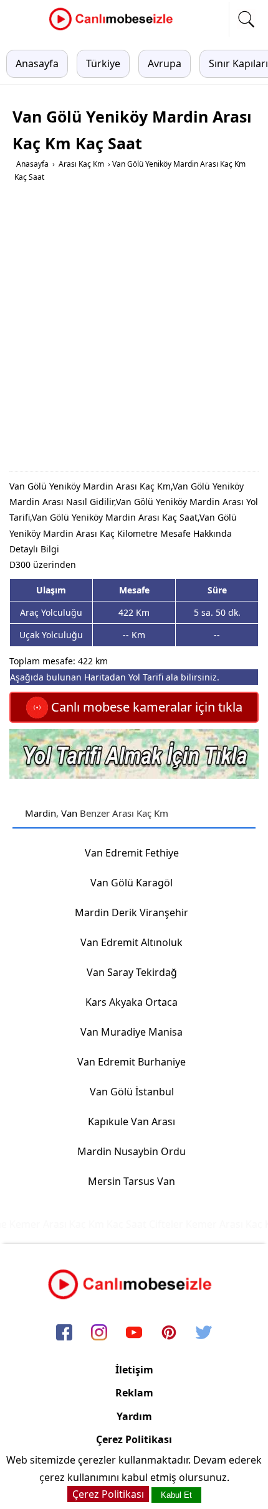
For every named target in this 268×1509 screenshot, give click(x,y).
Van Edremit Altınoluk (131, 942)
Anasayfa (37, 63)
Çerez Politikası (134, 1439)
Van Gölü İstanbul (132, 1091)
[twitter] (204, 1333)
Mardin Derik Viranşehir (131, 912)
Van (69, 813)
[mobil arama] (246, 19)
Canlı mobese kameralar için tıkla (145, 707)
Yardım (134, 1416)
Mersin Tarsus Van (131, 1181)
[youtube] (134, 1333)
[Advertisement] (134, 331)
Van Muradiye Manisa (131, 1032)
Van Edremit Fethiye (132, 853)
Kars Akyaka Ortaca (131, 1002)
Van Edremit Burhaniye (131, 1062)
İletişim (134, 1370)
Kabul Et (176, 1495)
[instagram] (99, 1333)
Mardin (40, 813)
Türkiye (103, 63)
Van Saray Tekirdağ (132, 972)
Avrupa (164, 63)
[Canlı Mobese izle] (114, 28)
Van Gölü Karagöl (131, 882)
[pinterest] (169, 1333)
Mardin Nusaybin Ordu (131, 1151)
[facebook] (64, 1333)
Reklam (134, 1393)
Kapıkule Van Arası (131, 1121)
